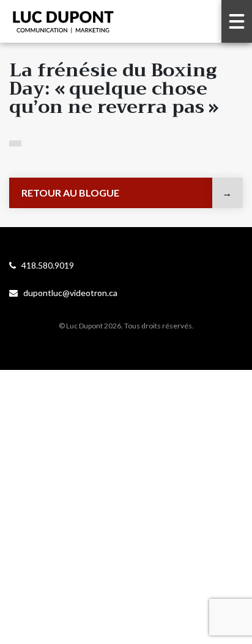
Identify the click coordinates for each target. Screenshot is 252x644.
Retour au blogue (70, 192)
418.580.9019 (45, 265)
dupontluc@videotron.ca (67, 293)
